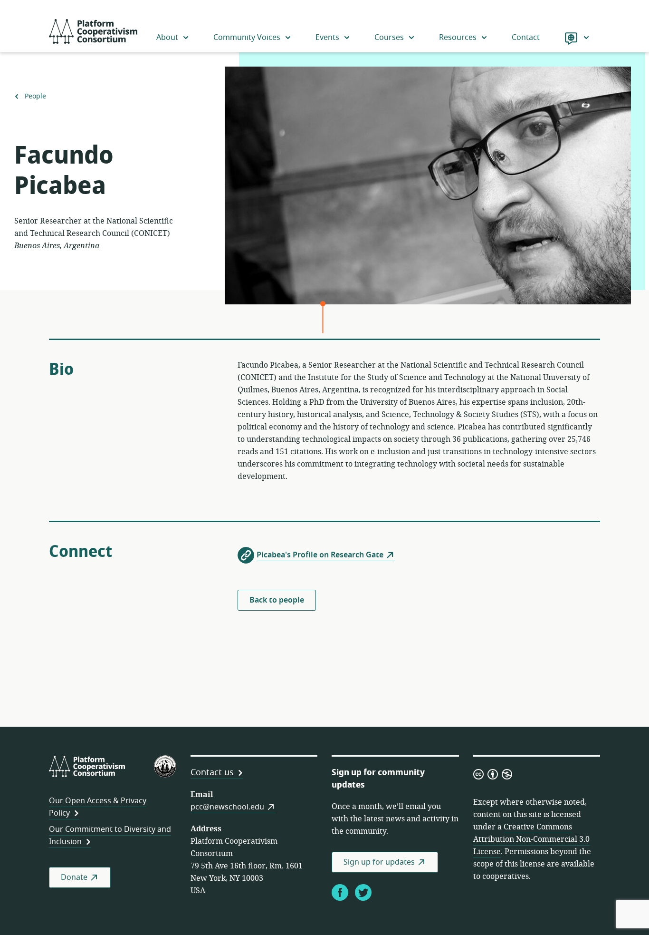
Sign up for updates (379, 862)
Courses (389, 37)
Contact (526, 37)
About (167, 37)
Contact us (212, 772)
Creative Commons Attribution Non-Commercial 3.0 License (531, 839)
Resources (458, 37)
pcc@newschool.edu (227, 807)
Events (327, 37)
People (35, 96)
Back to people (276, 600)
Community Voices (246, 37)
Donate (74, 877)
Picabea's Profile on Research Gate (320, 555)
